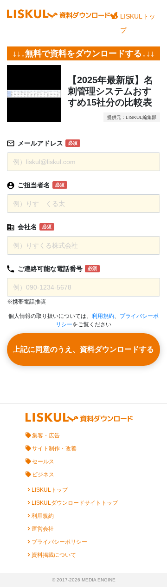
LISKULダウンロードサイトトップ (75, 503)
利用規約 (103, 316)
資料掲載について (54, 555)
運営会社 (43, 529)
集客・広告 (46, 435)
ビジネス (43, 474)
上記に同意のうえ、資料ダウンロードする (83, 349)
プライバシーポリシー (59, 542)
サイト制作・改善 (54, 448)
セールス (43, 461)
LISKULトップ (137, 23)
